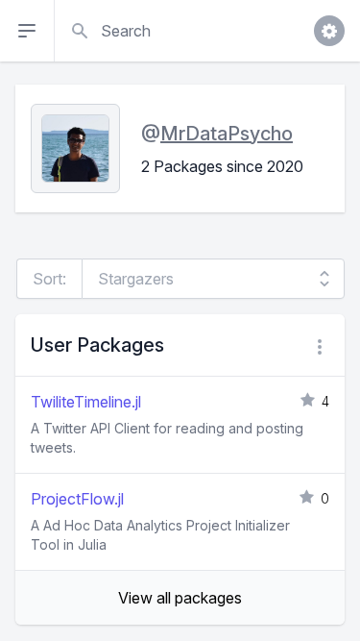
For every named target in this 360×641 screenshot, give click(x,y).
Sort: (49, 278)
